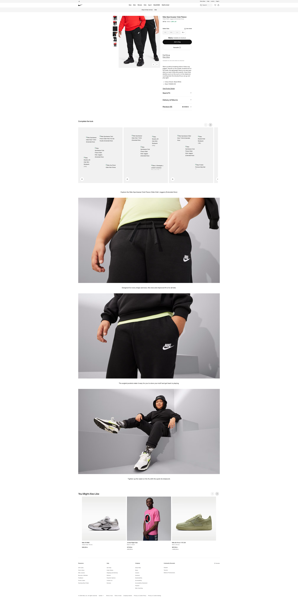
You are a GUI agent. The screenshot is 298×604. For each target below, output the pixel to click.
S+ (165, 32)
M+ (171, 32)
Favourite (176, 47)
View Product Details (169, 88)
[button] (115, 23)
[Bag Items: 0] (218, 5)
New (130, 5)
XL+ (183, 32)
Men (134, 5)
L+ (177, 32)
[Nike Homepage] (80, 5)
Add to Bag (177, 42)
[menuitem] (209, 1)
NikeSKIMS (156, 5)
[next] (210, 125)
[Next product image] (157, 64)
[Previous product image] (153, 64)
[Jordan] (79, 1)
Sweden (218, 563)
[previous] (206, 125)
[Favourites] (215, 5)
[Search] (201, 5)
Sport (150, 5)
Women (140, 5)
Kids (145, 5)
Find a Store (166, 57)
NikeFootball (165, 5)
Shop (156, 9)
